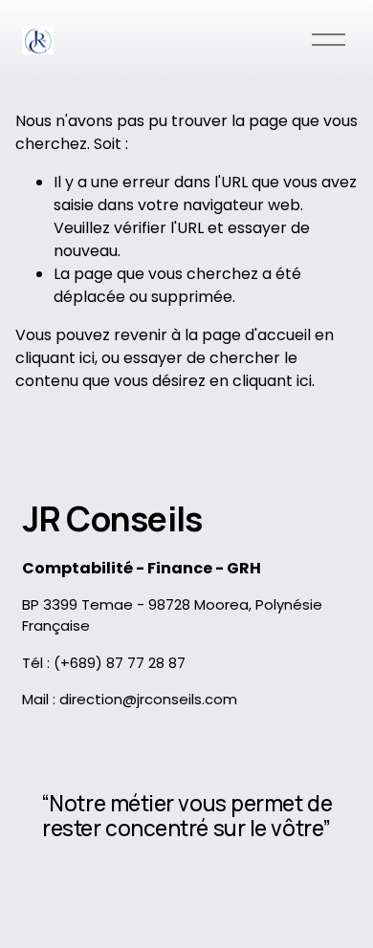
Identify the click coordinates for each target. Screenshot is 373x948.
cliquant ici (55, 358)
